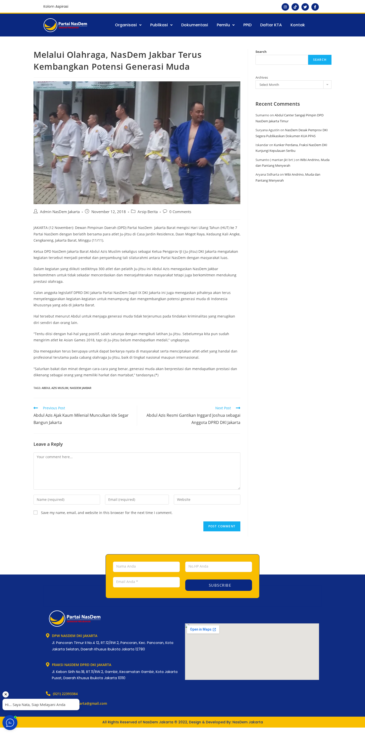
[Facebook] (315, 7)
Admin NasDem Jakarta (60, 211)
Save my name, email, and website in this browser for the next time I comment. (107, 512)
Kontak (298, 25)
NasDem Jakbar (80, 388)
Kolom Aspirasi (55, 6)
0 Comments (180, 211)
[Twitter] (305, 7)
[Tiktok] (295, 7)
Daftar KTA (271, 25)
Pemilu (223, 25)
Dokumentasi (194, 25)
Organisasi (126, 25)
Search (261, 51)
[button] (128, 25)
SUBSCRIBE (219, 585)
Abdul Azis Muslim (55, 388)
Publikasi (159, 25)
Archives (262, 77)
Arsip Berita (148, 211)
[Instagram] (285, 7)
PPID (247, 25)
